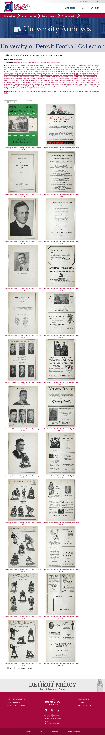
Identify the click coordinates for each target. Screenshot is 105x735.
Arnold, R (17, 66)
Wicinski (69, 86)
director (54, 91)
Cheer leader (43, 91)
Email (82, 7)
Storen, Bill (87, 84)
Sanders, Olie (53, 82)
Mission (28, 732)
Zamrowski (41, 88)
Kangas (85, 73)
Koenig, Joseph (22, 75)
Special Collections (49, 16)
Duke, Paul (68, 71)
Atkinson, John (34, 66)
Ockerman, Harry (63, 78)
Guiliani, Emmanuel (20, 73)
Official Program (89, 91)
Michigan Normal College (40, 62)
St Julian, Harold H (73, 84)
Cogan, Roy (85, 69)
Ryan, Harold (32, 82)
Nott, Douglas (41, 78)
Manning (80, 75)
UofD (58, 62)
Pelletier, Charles (19, 80)
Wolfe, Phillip (89, 86)
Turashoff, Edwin (43, 86)
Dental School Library (14, 702)
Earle (82, 71)
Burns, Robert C (9, 69)
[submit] (99, 1)
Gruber (12, 73)
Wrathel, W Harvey (14, 88)
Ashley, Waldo (25, 66)
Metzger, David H (79, 77)
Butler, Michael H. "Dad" (33, 69)
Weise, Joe (63, 86)
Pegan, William (8, 80)
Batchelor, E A (75, 66)
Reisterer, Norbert (65, 80)
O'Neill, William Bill (52, 78)
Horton (62, 73)
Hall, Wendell (31, 73)
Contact (81, 702)
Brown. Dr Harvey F (70, 67)
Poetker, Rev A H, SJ (31, 80)
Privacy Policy (55, 732)
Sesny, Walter (95, 82)
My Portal (95, 7)
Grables (6, 73)
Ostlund (86, 78)
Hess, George (51, 73)
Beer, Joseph (95, 66)
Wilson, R (75, 86)
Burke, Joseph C (94, 67)
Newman (33, 78)
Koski (29, 75)
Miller (87, 77)
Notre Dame (52, 62)
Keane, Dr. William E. (10, 75)
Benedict (7, 67)
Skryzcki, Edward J (54, 84)
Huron (29, 62)
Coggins (92, 69)
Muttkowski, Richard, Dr (14, 78)
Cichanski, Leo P (67, 69)
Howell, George (69, 73)
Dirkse (36, 71)
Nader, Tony (26, 78)
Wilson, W (82, 86)
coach (49, 91)
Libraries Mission (84, 699)
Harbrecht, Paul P (41, 73)
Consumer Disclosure (73, 732)
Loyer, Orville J (35, 75)
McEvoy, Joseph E (38, 77)
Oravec (81, 78)
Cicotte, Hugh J (77, 69)
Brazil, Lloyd (47, 67)
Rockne (93, 80)
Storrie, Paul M (95, 84)
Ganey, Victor (89, 71)
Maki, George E (57, 75)
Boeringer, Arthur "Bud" (29, 67)
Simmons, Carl (33, 84)
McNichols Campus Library (15, 699)
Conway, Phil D (8, 71)
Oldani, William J (74, 78)
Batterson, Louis (85, 66)
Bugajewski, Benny (83, 67)
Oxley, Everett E (94, 78)
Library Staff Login (85, 705)
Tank (15, 86)
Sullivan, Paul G (9, 86)
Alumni (28, 91)
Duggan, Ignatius (59, 71)
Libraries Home (10, 16)
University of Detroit (20, 62)
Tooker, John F (32, 86)
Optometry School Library (15, 705)
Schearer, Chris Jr (74, 82)
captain (36, 91)
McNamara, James (50, 77)
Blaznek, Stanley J (15, 67)
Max (15, 77)
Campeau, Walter (46, 69)
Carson (59, 69)
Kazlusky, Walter (93, 73)
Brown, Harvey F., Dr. (57, 67)
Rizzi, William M (85, 80)
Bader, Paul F (43, 66)
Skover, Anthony (43, 84)
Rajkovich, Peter (42, 80)
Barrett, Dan (67, 66)
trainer (96, 91)
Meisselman (59, 77)
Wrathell (23, 88)
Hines (57, 73)
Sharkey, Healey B (9, 84)
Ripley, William (75, 80)
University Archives (29, 16)
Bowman (39, 67)
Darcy (16, 71)
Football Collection (69, 16)
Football (59, 91)
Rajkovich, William (53, 80)
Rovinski (25, 82)
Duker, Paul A (76, 71)
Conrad (98, 69)
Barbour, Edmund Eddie (55, 66)
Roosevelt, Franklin (16, 82)
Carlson (54, 69)
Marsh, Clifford (9, 77)
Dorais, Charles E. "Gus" (46, 71)
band (32, 91)
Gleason (96, 71)
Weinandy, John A (54, 86)
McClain (19, 77)
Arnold (12, 66)
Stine (81, 84)
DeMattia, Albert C (27, 71)
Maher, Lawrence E (46, 75)
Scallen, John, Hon (62, 82)
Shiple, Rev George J (22, 84)
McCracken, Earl (28, 77)
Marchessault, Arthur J (90, 75)
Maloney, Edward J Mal (70, 75)
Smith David (64, 84)
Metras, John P (68, 77)
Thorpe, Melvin (22, 86)
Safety (41, 732)
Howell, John (79, 73)
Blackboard (70, 7)
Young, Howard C (32, 88)
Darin (20, 71)
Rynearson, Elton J (42, 82)
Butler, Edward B (20, 69)
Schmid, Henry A (85, 82)
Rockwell (7, 82)
